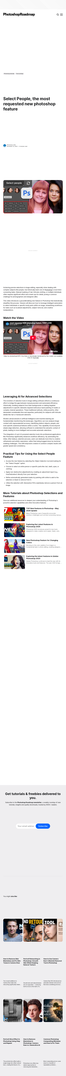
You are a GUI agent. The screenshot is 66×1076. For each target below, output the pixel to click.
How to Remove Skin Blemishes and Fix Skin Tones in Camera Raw (12, 961)
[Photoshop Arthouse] (26, 939)
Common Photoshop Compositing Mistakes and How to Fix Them (51, 1041)
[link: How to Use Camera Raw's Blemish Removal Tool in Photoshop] (53, 941)
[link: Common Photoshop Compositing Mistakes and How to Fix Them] (53, 1021)
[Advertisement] (33, 5)
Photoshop (48, 290)
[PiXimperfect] (46, 939)
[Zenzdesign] (6, 939)
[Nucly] (46, 1019)
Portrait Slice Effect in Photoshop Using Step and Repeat (11, 1041)
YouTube (36, 358)
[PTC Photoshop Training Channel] (26, 1019)
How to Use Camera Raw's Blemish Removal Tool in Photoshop (52, 961)
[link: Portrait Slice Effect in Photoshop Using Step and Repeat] (12, 1021)
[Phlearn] (6, 1019)
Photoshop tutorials (9, 73)
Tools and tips (19, 73)
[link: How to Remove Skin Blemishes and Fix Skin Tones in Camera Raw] (12, 941)
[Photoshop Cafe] (4, 145)
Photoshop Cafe (11, 145)
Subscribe (43, 826)
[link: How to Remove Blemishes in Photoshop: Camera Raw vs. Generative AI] (33, 1021)
